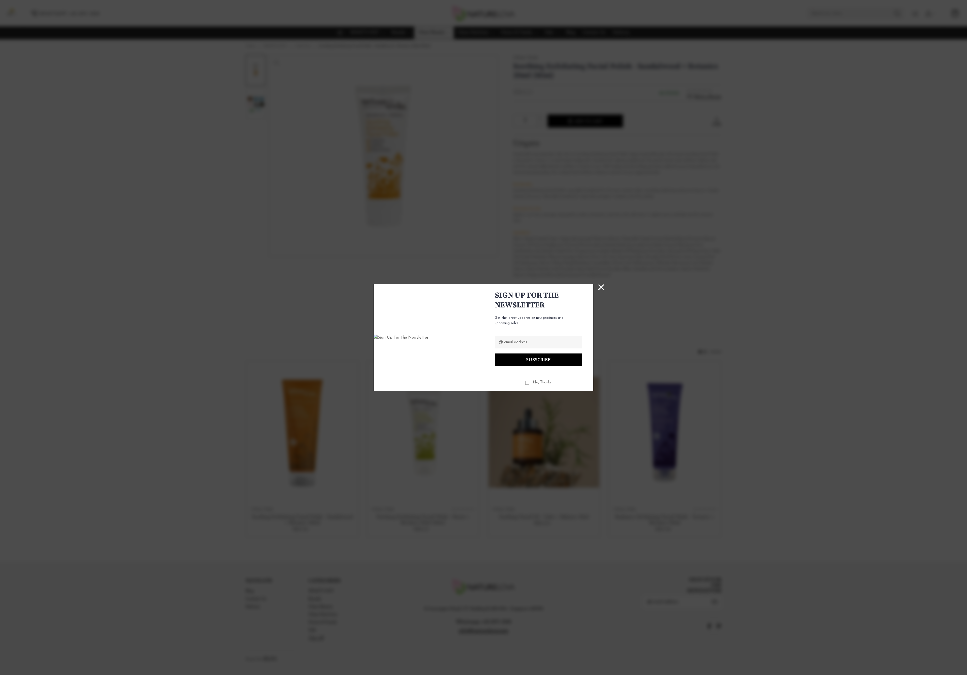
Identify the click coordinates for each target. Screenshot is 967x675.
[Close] (601, 287)
